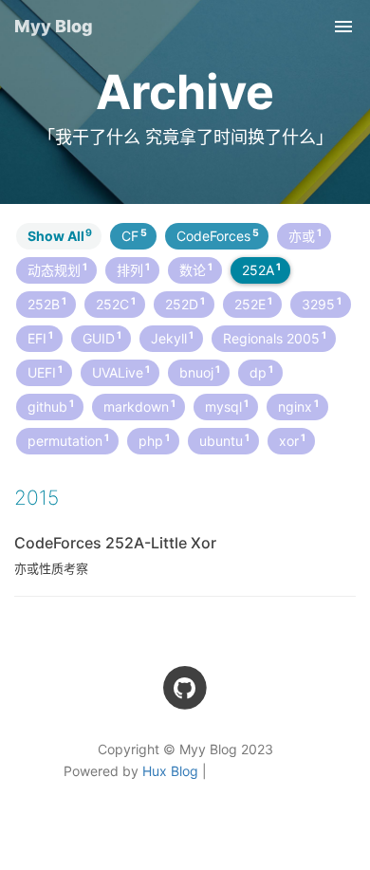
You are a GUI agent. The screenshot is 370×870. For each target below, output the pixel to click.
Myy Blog (53, 26)
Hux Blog (170, 771)
